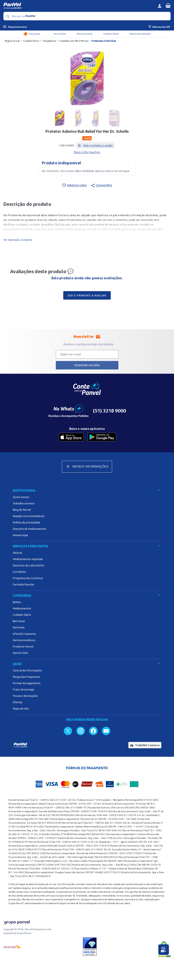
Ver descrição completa (17, 240)
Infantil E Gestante (24, 634)
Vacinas (17, 553)
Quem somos (21, 497)
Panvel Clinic (20, 653)
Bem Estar (19, 621)
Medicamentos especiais (28, 559)
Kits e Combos (59, 33)
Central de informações (27, 670)
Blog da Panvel (22, 510)
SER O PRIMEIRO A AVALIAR (87, 295)
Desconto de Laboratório (140, 33)
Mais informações (87, 152)
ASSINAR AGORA (87, 365)
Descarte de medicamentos (29, 529)
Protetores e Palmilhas (104, 40)
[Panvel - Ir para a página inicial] (78, 6)
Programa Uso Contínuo (28, 578)
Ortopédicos (49, 40)
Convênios (19, 572)
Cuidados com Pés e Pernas (73, 40)
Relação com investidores (28, 516)
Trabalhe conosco (24, 503)
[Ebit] (90, 947)
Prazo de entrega (23, 689)
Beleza (17, 602)
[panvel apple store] (71, 437)
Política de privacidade (26, 522)
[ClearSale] (12, 947)
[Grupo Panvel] (16, 921)
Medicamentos (22, 608)
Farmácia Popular (23, 584)
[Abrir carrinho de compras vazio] (168, 5)
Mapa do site (21, 708)
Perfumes (19, 627)
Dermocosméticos (24, 640)
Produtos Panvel (23, 646)
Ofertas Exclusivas (84, 33)
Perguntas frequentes (26, 677)
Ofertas (17, 702)
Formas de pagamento (27, 683)
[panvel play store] (101, 437)
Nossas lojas (20, 535)
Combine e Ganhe (111, 33)
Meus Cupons (34, 33)
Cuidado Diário (31, 40)
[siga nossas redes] (68, 730)
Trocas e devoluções (25, 696)
